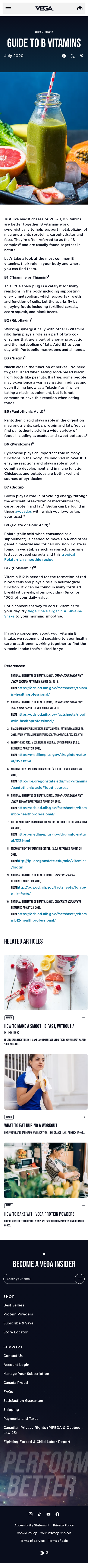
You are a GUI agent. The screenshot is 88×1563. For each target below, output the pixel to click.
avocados (23, 511)
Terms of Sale (58, 1540)
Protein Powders (18, 1314)
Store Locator (15, 1332)
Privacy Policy (63, 1525)
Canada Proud (15, 1383)
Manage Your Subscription (26, 1374)
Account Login (16, 1365)
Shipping (11, 1410)
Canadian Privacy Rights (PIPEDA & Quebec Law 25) (41, 1430)
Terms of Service (32, 1540)
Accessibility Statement (32, 1525)
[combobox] (44, 1553)
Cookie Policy (27, 1533)
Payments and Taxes (20, 1419)
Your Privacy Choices (55, 1533)
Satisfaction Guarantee (23, 1401)
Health (49, 31)
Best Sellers (13, 1305)
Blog (38, 31)
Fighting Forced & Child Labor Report (36, 1442)
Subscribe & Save (18, 1323)
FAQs (8, 1392)
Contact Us (13, 1356)
